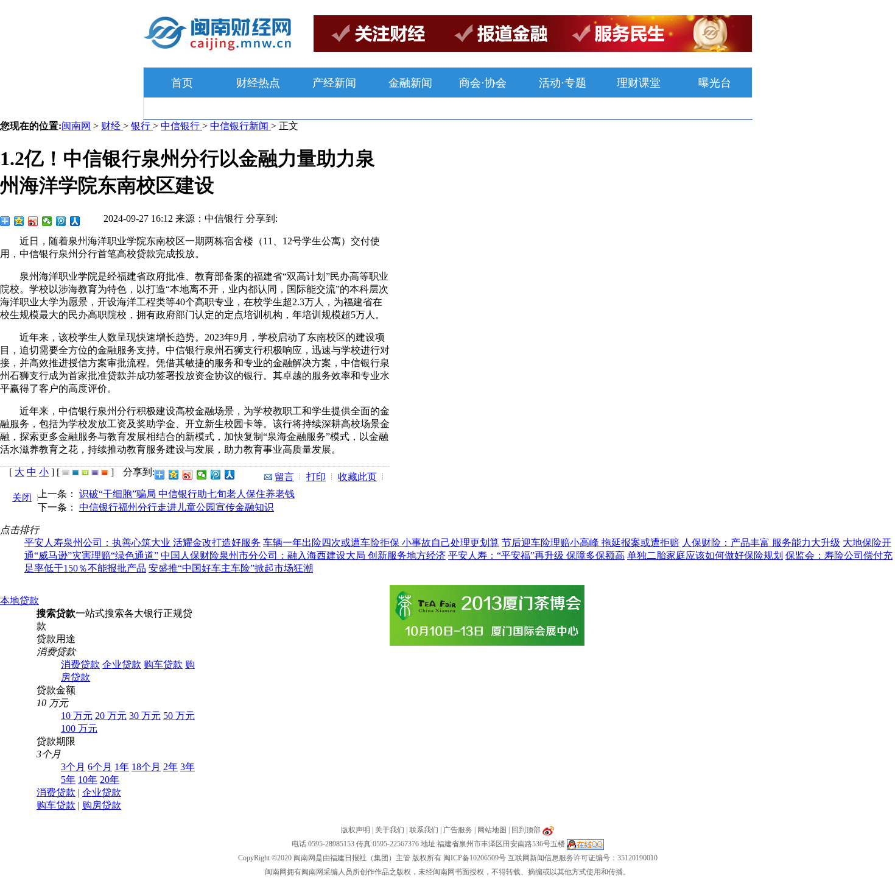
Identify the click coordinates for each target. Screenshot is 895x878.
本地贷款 (19, 600)
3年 (187, 767)
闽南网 (76, 126)
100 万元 (79, 728)
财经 (112, 126)
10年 (87, 779)
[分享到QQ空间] (19, 221)
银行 (142, 126)
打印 (316, 477)
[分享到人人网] (75, 221)
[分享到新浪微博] (33, 221)
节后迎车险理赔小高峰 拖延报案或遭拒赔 (590, 542)
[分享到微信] (47, 221)
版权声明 (355, 830)
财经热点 (258, 83)
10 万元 (77, 715)
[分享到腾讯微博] (61, 221)
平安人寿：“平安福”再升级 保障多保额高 (536, 555)
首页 (182, 83)
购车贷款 (163, 664)
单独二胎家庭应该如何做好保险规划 (705, 555)
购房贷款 (101, 805)
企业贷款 (121, 664)
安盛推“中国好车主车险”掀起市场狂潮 (231, 568)
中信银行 (181, 126)
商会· (472, 83)
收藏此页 (357, 477)
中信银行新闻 (240, 126)
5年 (68, 779)
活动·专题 (562, 83)
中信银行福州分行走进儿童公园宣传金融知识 (176, 507)
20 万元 (111, 715)
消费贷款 (80, 664)
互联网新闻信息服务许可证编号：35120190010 (583, 858)
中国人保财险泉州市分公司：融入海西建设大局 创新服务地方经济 (303, 555)
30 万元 (145, 715)
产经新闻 (334, 83)
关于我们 (389, 830)
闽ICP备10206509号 (474, 858)
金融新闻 (410, 83)
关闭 (22, 497)
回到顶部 (526, 830)
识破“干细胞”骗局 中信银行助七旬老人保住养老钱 (187, 494)
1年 (121, 767)
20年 (109, 779)
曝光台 (714, 83)
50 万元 (179, 715)
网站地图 (492, 830)
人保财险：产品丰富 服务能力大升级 (761, 542)
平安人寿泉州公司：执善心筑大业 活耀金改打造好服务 (142, 542)
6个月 (100, 767)
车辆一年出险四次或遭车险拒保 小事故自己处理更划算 (381, 542)
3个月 (73, 767)
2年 (170, 767)
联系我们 (423, 830)
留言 (284, 477)
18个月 (146, 767)
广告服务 (457, 830)
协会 (496, 83)
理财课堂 (639, 83)
